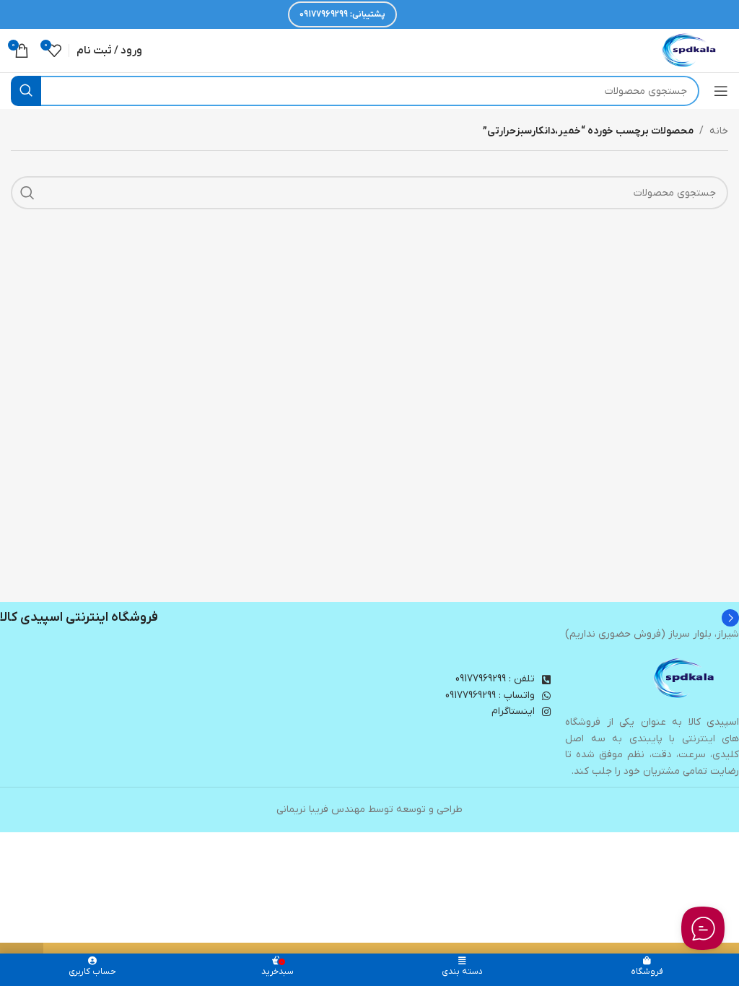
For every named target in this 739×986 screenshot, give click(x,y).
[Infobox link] (369, 618)
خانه (718, 131)
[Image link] (685, 678)
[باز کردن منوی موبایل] (721, 91)
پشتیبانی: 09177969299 (342, 14)
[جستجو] (26, 91)
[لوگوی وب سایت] (690, 50)
